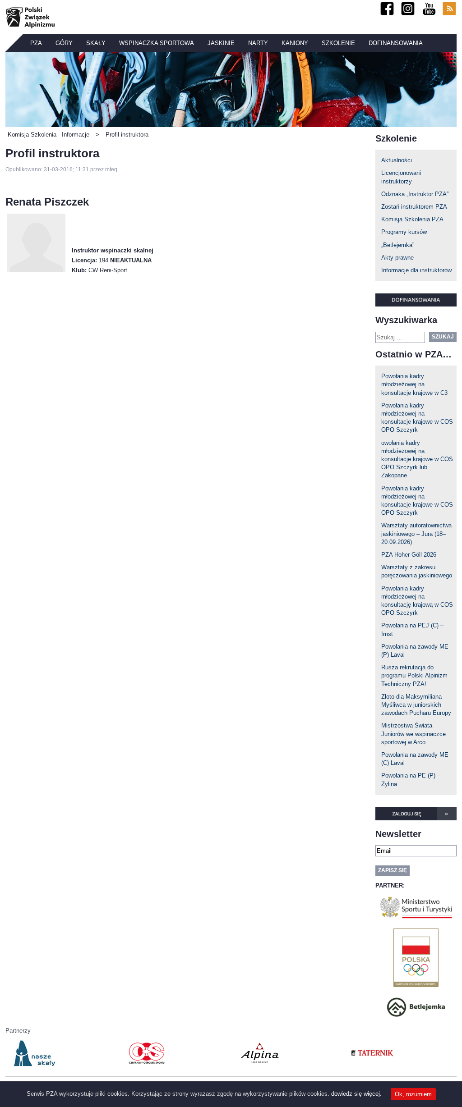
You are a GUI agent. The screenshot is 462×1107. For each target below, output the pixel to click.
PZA (36, 43)
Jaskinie (221, 43)
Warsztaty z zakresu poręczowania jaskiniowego (416, 571)
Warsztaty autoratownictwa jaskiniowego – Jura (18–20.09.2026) (416, 533)
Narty (258, 43)
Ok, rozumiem (413, 1094)
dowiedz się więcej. (356, 1093)
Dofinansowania (396, 43)
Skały (96, 43)
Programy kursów (404, 232)
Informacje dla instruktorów (416, 270)
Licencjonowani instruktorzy (401, 176)
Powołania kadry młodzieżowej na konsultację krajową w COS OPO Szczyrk (417, 601)
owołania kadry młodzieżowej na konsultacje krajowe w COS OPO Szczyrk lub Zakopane (417, 459)
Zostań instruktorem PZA (414, 206)
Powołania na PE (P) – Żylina (410, 779)
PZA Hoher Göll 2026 (408, 554)
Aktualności (396, 160)
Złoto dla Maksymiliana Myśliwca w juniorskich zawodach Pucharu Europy (416, 704)
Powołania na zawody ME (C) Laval (414, 758)
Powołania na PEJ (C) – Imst (412, 629)
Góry (64, 43)
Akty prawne (397, 257)
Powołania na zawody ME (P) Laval (414, 650)
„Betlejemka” (397, 245)
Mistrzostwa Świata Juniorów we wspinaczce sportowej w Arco (413, 733)
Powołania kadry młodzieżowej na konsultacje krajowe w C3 (414, 384)
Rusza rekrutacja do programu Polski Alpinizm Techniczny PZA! (414, 675)
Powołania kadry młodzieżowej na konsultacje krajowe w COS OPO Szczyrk (417, 418)
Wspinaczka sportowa (156, 43)
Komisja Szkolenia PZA (412, 219)
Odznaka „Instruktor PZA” (414, 194)
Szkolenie (338, 43)
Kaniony (295, 43)
